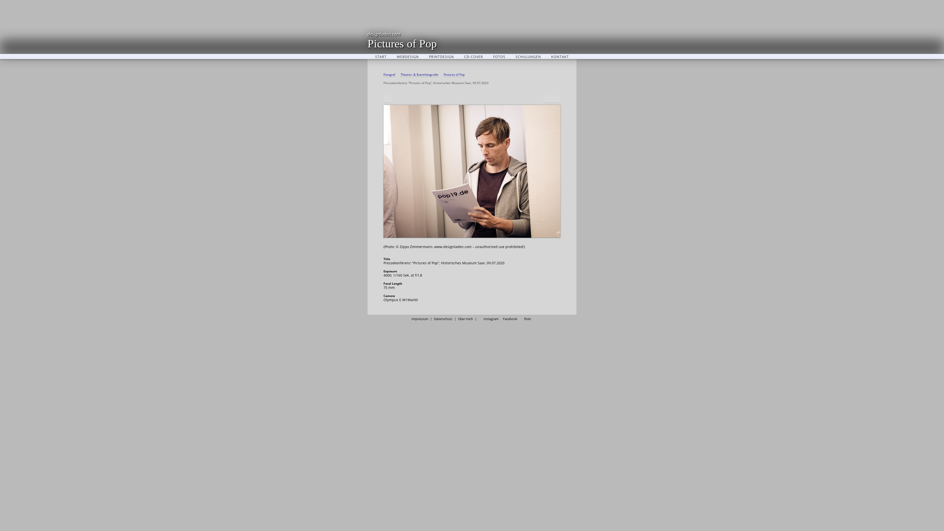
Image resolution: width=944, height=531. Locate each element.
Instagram (491, 319)
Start (381, 56)
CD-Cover (473, 56)
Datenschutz (443, 319)
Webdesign (408, 56)
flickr (527, 319)
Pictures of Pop (402, 40)
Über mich (465, 319)
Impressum (420, 319)
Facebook (510, 319)
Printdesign (441, 56)
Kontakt (560, 56)
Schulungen (528, 56)
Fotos (499, 56)
